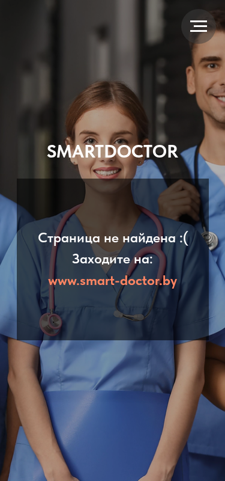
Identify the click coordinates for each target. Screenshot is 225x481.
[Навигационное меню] (198, 26)
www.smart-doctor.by (112, 280)
